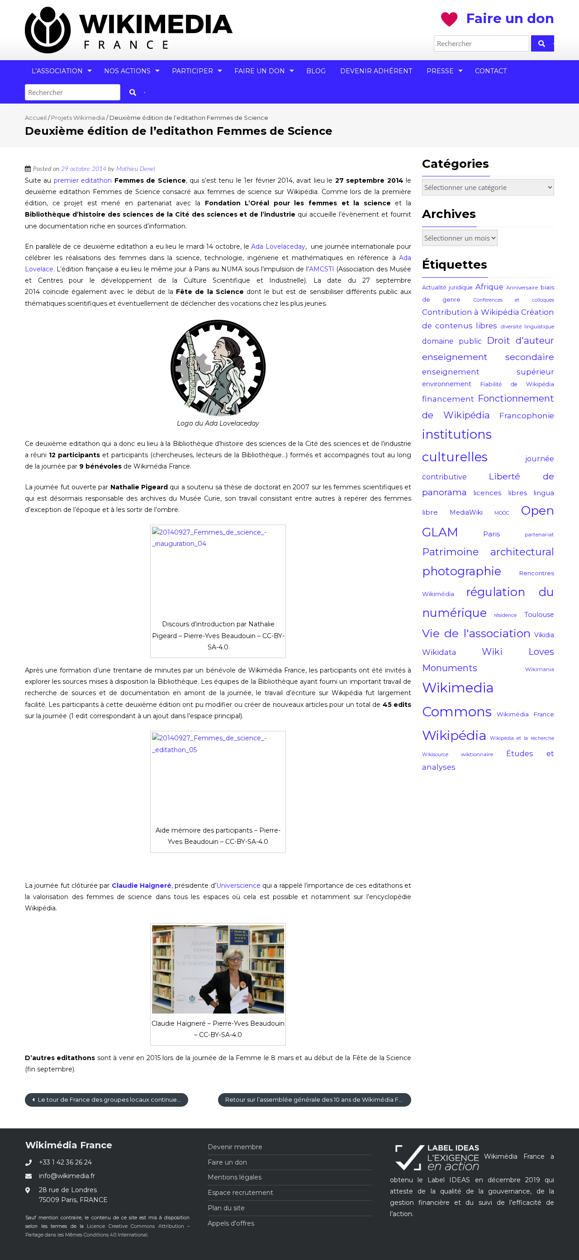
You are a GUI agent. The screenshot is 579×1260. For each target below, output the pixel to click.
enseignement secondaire (488, 356)
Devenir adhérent (376, 71)
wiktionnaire (477, 754)
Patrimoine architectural (488, 552)
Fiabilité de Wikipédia (517, 384)
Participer (192, 71)
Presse (440, 71)
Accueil (36, 117)
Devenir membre (235, 1147)
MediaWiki (466, 512)
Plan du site (226, 1208)
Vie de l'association (476, 633)
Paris (491, 534)
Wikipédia (454, 735)
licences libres (500, 492)
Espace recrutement (240, 1193)
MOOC (501, 513)
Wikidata (439, 652)
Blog (316, 71)
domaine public (452, 341)
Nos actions (127, 71)
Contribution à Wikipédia (470, 312)
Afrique (489, 286)
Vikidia (544, 635)
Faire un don (259, 71)
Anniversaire (522, 287)
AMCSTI (322, 269)
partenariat (539, 534)
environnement (446, 384)
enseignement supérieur (488, 371)
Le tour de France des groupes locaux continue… (109, 1099)
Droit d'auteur (520, 340)
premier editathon (83, 180)
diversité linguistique (527, 326)
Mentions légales (234, 1177)
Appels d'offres (231, 1223)
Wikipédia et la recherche (522, 738)
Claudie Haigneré (141, 885)
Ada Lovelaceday (278, 246)
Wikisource (435, 755)
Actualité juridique (447, 287)
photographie (461, 571)
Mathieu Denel (135, 169)
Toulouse (539, 615)
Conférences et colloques (514, 300)
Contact (491, 71)
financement (448, 398)
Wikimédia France (525, 714)
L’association (57, 71)
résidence (505, 615)
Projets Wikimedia (78, 117)
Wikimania (539, 669)
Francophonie (526, 415)
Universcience (238, 885)
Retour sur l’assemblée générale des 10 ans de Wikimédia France (318, 1099)
